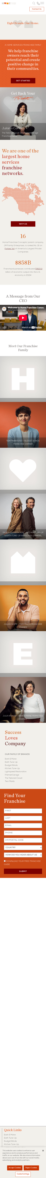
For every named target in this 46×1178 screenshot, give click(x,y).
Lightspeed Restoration (15, 772)
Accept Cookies (15, 1168)
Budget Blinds (11, 765)
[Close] (43, 1150)
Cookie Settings (23, 1174)
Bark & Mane (10, 759)
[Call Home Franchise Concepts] (38, 3)
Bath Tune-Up (11, 762)
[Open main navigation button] (42, 3)
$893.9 (38, 269)
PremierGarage (12, 775)
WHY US (23, 224)
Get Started (23, 81)
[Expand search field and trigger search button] (33, 4)
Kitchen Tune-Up (12, 769)
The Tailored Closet (13, 778)
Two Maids (10, 781)
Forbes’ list (10, 249)
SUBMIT (23, 872)
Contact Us (36, 9)
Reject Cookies (31, 1168)
